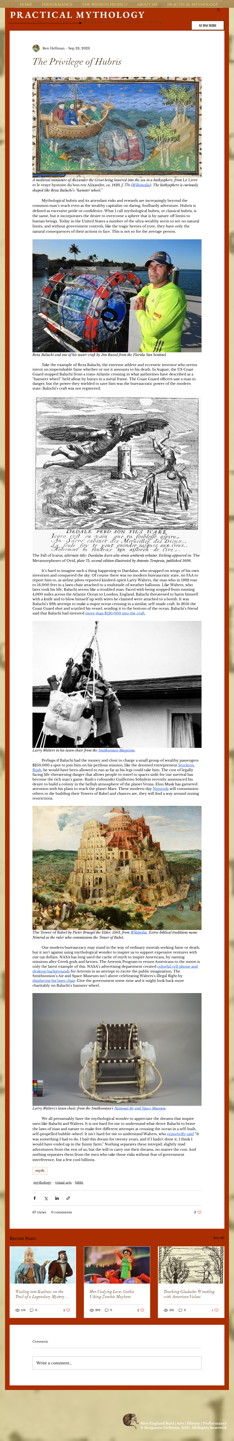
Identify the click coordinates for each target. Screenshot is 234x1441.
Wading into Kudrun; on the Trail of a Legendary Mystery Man (40, 1294)
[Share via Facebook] (34, 1198)
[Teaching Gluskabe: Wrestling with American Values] (191, 1265)
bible (79, 1182)
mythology (42, 1182)
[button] (218, 9)
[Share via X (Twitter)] (46, 1198)
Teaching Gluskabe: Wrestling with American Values (189, 1294)
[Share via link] (68, 1198)
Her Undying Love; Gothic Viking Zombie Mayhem (112, 1294)
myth (39, 1171)
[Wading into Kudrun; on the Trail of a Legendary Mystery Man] (43, 1265)
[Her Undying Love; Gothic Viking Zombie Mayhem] (117, 1265)
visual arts (63, 1182)
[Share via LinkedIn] (57, 1198)
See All (218, 1238)
